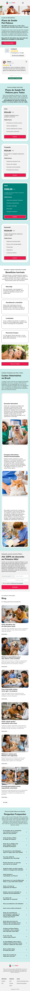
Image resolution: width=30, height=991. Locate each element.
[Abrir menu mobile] (23, 2)
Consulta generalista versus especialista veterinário (11, 787)
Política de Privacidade (17, 583)
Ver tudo (5, 802)
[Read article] (15, 614)
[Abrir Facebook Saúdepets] (14, 975)
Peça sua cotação (8, 43)
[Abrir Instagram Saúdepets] (16, 975)
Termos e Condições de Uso (22, 981)
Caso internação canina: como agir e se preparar (10, 690)
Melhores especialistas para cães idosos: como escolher (11, 658)
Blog (10, 981)
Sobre (10, 985)
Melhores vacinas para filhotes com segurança (9, 755)
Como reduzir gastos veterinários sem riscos (9, 722)
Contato (11, 983)
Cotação (15, 136)
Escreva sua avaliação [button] (18, 55)
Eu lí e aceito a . (13, 583)
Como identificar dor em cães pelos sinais (8, 625)
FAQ (2, 983)
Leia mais (4, 634)
